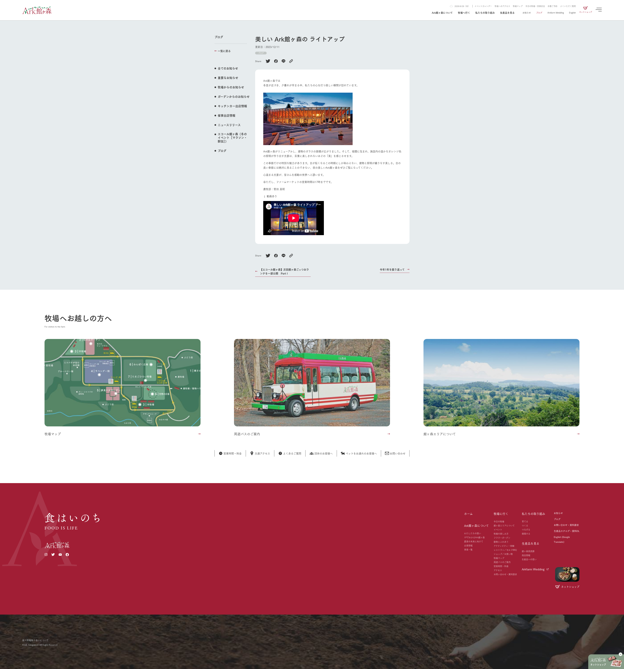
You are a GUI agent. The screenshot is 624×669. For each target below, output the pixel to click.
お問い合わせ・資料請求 (505, 574)
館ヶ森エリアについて (504, 525)
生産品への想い (529, 559)
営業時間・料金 (501, 566)
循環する (526, 533)
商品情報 (526, 555)
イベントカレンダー (483, 6)
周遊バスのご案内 (502, 562)
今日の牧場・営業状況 (535, 6)
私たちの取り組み (485, 12)
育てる (525, 521)
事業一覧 (468, 549)
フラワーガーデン (502, 537)
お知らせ (526, 12)
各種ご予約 (552, 6)
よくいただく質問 (568, 6)
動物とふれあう (501, 541)
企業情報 (468, 545)
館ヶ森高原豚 (528, 551)
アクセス (498, 570)
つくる (525, 525)
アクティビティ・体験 (504, 545)
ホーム (468, 513)
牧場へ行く (464, 12)
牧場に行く (501, 513)
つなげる (526, 529)
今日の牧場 (499, 521)
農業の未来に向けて (473, 541)
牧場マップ (518, 6)
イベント (498, 529)
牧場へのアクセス (502, 6)
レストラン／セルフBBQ (505, 549)
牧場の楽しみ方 (501, 533)
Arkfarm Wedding (555, 12)
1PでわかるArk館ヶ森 (474, 537)
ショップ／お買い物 (503, 553)
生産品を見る (507, 12)
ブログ (539, 12)
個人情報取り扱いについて (35, 640)
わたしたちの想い (472, 533)
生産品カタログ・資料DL (566, 531)
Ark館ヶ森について (442, 12)
